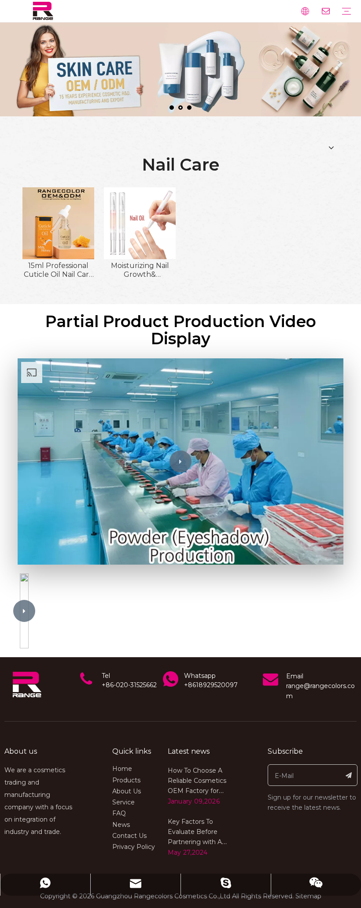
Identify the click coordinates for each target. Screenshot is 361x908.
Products (126, 780)
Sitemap (308, 896)
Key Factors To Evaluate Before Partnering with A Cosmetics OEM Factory (195, 842)
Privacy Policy (133, 847)
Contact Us (129, 836)
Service (123, 802)
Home (122, 769)
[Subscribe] (348, 775)
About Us (126, 791)
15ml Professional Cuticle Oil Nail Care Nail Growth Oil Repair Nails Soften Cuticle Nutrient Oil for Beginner (58, 270)
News (121, 825)
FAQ (119, 813)
